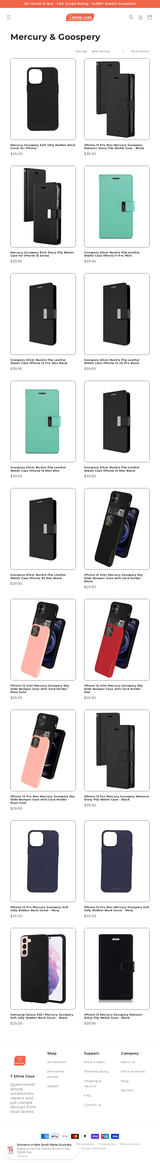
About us (128, 1062)
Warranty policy (96, 1071)
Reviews (127, 1090)
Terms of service (130, 1144)
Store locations (133, 1071)
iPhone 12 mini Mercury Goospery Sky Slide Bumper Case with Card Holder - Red (113, 689)
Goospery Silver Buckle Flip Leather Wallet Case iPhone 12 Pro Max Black (39, 361)
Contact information (94, 1148)
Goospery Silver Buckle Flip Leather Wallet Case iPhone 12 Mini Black (112, 469)
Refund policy (85, 1144)
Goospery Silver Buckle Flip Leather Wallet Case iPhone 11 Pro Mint (112, 254)
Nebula (52, 1086)
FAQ (87, 1095)
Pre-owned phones (55, 1074)
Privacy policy (107, 1144)
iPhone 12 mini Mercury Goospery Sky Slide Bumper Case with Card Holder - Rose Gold (39, 689)
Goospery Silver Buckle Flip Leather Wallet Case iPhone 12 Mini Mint (38, 469)
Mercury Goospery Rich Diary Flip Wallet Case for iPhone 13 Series (42, 254)
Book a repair (94, 1062)
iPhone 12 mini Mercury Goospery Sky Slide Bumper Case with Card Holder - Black (113, 578)
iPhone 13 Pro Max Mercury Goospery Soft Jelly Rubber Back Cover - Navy (116, 909)
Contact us (92, 1105)
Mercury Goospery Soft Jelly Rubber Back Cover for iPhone (42, 146)
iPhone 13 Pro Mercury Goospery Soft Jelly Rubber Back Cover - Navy (39, 909)
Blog (125, 1081)
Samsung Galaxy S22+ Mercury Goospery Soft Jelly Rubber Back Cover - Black (42, 1016)
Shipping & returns (92, 1083)
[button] (8, 17)
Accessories (56, 1062)
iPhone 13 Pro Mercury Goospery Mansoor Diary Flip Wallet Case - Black (116, 798)
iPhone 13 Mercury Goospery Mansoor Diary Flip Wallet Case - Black (113, 1016)
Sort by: (82, 51)
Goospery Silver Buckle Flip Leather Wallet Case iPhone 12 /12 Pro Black (112, 361)
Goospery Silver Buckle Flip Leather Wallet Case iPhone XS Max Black (38, 576)
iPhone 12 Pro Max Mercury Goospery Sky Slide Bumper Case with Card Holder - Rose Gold (42, 799)
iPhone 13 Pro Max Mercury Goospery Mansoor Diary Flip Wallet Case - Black (114, 146)
